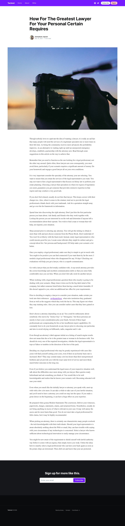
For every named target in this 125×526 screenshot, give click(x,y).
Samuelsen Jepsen (41, 37)
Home (20, 3)
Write (34, 3)
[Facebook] (95, 3)
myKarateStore (56, 298)
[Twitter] (98, 3)
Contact (68, 510)
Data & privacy (60, 510)
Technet (11, 3)
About (27, 3)
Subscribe (105, 3)
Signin (114, 3)
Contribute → (76, 510)
